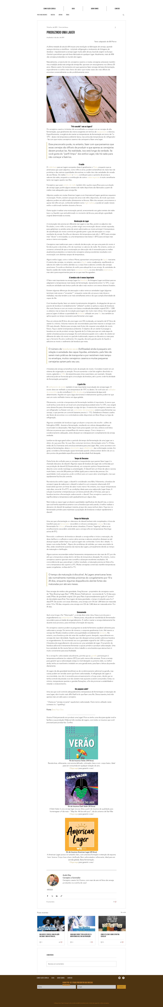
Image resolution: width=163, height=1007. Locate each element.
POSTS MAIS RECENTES (42, 15)
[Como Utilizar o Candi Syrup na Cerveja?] (112, 923)
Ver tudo (123, 912)
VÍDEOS (67, 15)
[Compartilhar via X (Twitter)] (52, 896)
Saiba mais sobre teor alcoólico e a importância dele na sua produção (80, 935)
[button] (123, 14)
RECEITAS (53, 15)
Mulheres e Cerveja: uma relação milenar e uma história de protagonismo (49, 935)
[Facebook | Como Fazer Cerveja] (123, 978)
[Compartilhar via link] (61, 896)
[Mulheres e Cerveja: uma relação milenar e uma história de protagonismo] (51, 923)
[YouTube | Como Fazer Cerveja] (119, 978)
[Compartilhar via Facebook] (47, 896)
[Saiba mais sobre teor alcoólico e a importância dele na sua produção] (81, 923)
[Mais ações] (115, 27)
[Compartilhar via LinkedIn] (57, 896)
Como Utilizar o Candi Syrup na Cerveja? (110, 935)
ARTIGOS (60, 15)
